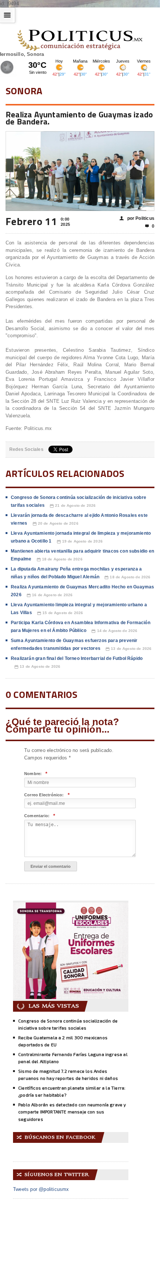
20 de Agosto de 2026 (56, 523)
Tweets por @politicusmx (41, 1189)
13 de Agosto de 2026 (128, 649)
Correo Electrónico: (47, 795)
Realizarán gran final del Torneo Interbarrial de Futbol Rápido (77, 658)
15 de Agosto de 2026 (60, 613)
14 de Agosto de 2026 (114, 631)
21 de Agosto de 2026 (73, 505)
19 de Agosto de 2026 (80, 541)
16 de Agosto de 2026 (50, 595)
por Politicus (136, 218)
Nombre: (36, 774)
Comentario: (39, 816)
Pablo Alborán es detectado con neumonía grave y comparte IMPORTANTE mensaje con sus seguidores (72, 1112)
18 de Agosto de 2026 (60, 559)
